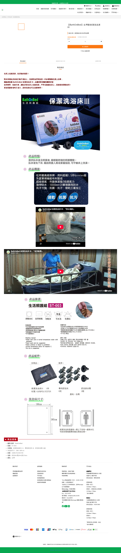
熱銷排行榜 (62, 8)
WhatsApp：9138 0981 (68, 489)
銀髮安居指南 (45, 8)
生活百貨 (80, 12)
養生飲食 (71, 8)
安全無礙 (88, 8)
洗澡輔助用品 (16, 17)
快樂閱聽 (105, 8)
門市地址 (114, 12)
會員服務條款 (41, 478)
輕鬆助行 (80, 8)
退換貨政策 (40, 473)
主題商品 (97, 12)
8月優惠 (53, 8)
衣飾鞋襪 (114, 8)
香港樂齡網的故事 (18, 471)
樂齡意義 (15, 473)
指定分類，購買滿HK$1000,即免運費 (78, 33)
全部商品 (4, 17)
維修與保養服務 (41, 482)
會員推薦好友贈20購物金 (44, 480)
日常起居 (97, 8)
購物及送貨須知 (41, 471)
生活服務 (105, 12)
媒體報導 (15, 475)
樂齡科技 (88, 12)
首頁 (37, 8)
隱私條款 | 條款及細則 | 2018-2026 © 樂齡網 (60, 550)
